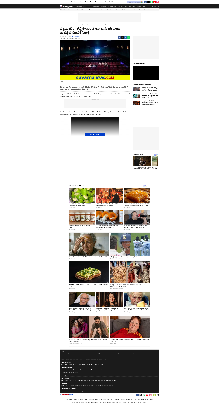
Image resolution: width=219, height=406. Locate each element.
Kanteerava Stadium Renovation (124, 9)
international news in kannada (126, 353)
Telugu (92, 1)
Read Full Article (94, 134)
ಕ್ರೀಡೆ (126, 6)
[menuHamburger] (155, 6)
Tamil (96, 1)
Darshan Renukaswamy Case (89, 9)
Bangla (101, 1)
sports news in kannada (67, 364)
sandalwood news (91, 359)
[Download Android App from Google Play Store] (154, 395)
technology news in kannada (68, 375)
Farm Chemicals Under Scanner (106, 9)
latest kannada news (74, 353)
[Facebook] (145, 2)
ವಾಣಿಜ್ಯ (139, 6)
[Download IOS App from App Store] (157, 395)
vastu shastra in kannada (98, 380)
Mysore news (102, 353)
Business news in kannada (67, 369)
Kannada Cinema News (66, 359)
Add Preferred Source (134, 2)
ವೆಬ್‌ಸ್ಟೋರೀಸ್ (112, 6)
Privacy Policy (91, 399)
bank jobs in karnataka (85, 391)
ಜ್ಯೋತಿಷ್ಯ (103, 6)
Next (158, 10)
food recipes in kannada (81, 385)
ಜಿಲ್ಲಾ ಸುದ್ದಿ (120, 6)
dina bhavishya (79, 380)
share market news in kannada (83, 369)
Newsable (70, 1)
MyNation (116, 1)
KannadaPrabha (84, 1)
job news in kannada (66, 391)
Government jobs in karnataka (100, 391)
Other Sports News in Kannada (95, 364)
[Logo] (67, 6)
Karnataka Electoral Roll (140, 9)
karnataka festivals (111, 380)
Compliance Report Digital (141, 399)
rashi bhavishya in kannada (67, 380)
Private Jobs (75, 391)
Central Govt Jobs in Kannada (116, 391)
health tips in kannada (94, 385)
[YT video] (154, 2)
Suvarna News (76, 36)
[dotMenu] (144, 6)
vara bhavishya (87, 380)
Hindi (106, 1)
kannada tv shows (101, 359)
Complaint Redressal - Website (111, 399)
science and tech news (92, 375)
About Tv (76, 399)
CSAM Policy (98, 399)
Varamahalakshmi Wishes (74, 9)
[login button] (153, 6)
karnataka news (85, 353)
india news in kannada (112, 353)
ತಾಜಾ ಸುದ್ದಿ (79, 6)
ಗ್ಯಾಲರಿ (89, 6)
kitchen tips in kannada (107, 385)
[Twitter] (148, 2)
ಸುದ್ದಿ (84, 6)
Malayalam (63, 1)
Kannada (76, 1)
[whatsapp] (151, 2)
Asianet (66, 395)
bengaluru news (94, 353)
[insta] (157, 2)
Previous (155, 10)
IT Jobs (127, 391)
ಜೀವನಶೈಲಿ (132, 6)
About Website (69, 399)
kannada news (64, 353)
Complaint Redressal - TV (126, 399)
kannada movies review (79, 359)
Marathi (111, 1)
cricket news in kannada (80, 364)
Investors (151, 399)
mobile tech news (81, 375)
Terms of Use (83, 399)
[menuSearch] (158, 6)
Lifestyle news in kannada (67, 385)
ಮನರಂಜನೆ (96, 6)
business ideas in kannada (99, 369)
